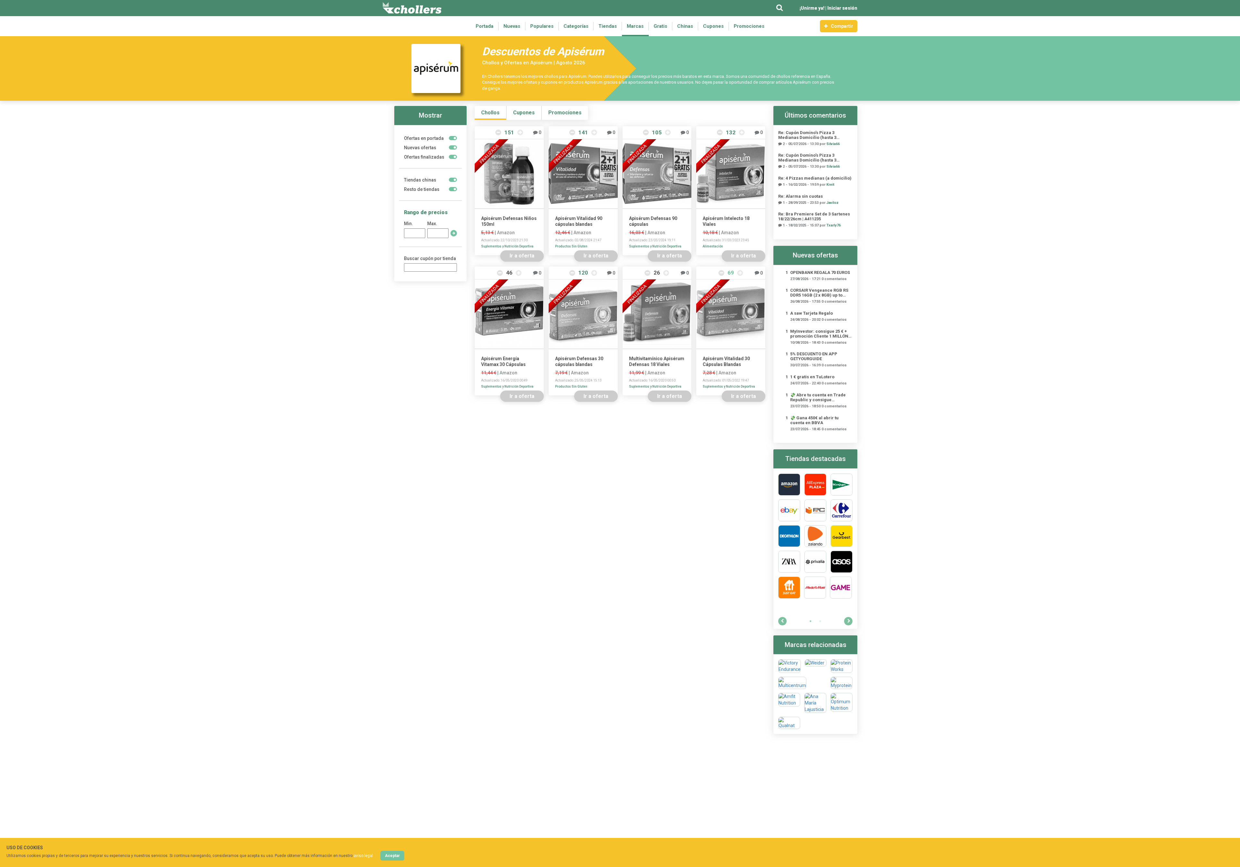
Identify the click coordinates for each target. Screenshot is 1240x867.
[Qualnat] (789, 723)
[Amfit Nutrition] (789, 703)
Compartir (842, 26)
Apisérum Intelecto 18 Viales (726, 221)
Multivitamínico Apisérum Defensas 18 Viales (656, 361)
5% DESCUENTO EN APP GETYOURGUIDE (813, 356)
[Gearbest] (841, 536)
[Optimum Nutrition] (841, 703)
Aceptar (392, 855)
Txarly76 (833, 225)
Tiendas (607, 26)
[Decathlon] (789, 536)
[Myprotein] (841, 683)
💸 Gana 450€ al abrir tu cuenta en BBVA (814, 420)
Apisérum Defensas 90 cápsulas (653, 221)
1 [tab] (810, 621)
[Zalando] (815, 536)
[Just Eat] (789, 588)
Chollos (490, 113)
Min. (408, 223)
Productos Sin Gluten (571, 246)
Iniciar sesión (842, 8)
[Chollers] (412, 8)
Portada (484, 26)
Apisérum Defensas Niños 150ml (509, 221)
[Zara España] (789, 562)
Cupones (713, 26)
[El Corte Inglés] (841, 484)
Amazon (506, 232)
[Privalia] (815, 562)
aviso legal (363, 855)
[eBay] (789, 510)
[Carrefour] (841, 510)
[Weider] (816, 666)
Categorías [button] (575, 26)
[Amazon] (789, 484)
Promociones (749, 26)
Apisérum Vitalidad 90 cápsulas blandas (578, 221)
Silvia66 (833, 144)
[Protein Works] (841, 666)
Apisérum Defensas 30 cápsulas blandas (579, 361)
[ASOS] (841, 562)
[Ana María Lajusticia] (815, 703)
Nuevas (511, 26)
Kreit (830, 185)
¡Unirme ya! (812, 8)
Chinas (685, 26)
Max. (432, 223)
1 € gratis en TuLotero (812, 376)
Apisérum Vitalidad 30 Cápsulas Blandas (726, 361)
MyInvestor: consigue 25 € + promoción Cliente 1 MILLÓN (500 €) (819, 334)
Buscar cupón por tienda (430, 258)
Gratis (660, 26)
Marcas (635, 26)
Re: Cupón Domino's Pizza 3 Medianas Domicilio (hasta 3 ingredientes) (807, 135)
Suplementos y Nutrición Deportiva (507, 246)
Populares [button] (541, 26)
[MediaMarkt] (815, 588)
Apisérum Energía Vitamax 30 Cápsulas (503, 361)
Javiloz (832, 203)
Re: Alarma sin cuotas (800, 196)
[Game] (841, 588)
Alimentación (713, 246)
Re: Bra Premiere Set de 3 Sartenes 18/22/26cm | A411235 (814, 216)
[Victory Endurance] (789, 666)
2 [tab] (820, 621)
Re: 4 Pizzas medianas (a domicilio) (815, 178)
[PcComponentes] (815, 510)
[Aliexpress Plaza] (815, 484)
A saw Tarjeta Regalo (811, 313)
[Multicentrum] (792, 683)
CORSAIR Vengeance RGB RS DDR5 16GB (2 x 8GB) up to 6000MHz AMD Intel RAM (819, 293)
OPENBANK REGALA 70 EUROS (820, 272)
